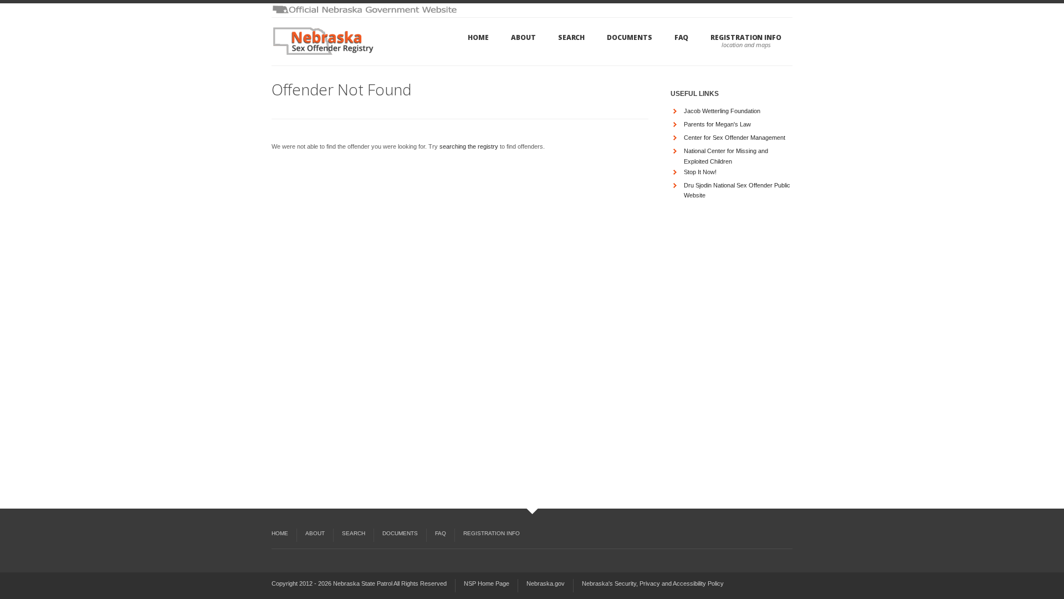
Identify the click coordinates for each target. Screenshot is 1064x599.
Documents (629, 37)
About (523, 37)
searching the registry (468, 146)
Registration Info (745, 37)
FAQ (681, 37)
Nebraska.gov (545, 583)
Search (571, 37)
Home (478, 37)
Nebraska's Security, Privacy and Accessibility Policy (653, 583)
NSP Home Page (486, 583)
